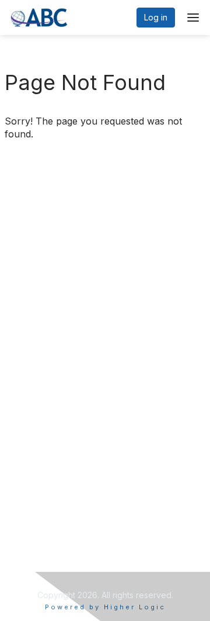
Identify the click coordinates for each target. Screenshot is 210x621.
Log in (155, 17)
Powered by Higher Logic (105, 607)
